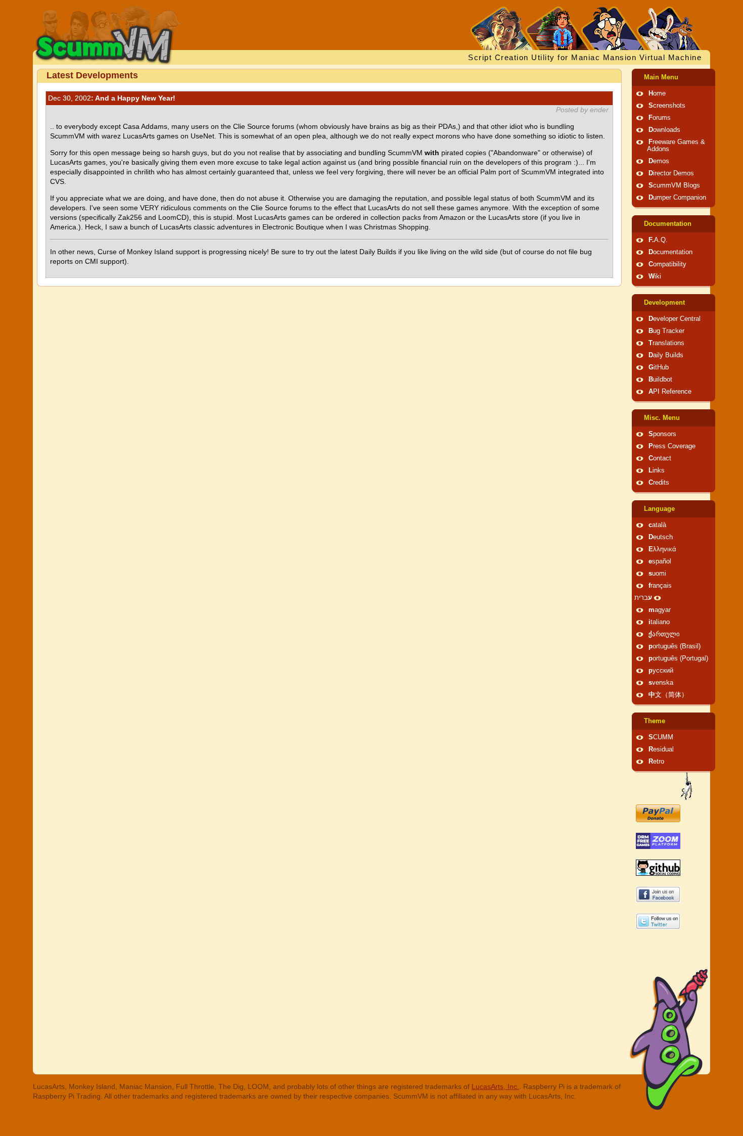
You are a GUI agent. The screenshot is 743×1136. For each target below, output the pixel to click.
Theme (654, 721)
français (660, 585)
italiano (659, 622)
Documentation (667, 223)
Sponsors (662, 434)
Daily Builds (665, 355)
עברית (643, 597)
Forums (659, 117)
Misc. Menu (662, 417)
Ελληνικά (662, 549)
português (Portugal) (678, 658)
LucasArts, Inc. (495, 1086)
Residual (661, 749)
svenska (660, 682)
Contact (659, 458)
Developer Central (674, 318)
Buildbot (660, 379)
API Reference (669, 391)
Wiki (654, 276)
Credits (658, 482)
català (657, 525)
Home (657, 93)
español (659, 561)
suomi (657, 573)
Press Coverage (671, 446)
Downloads (664, 129)
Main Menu (661, 77)
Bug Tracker (666, 331)
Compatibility (667, 264)
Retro (656, 761)
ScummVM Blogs (674, 185)
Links (656, 470)
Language (659, 508)
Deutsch (660, 537)
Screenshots (666, 105)
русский (660, 670)
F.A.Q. (658, 240)
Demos (658, 161)
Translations (666, 343)
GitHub (658, 367)
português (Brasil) (674, 646)
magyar (659, 609)
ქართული (664, 634)
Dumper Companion (677, 197)
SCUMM (660, 737)
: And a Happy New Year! (111, 98)
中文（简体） (668, 694)
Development (664, 302)
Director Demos (671, 173)
